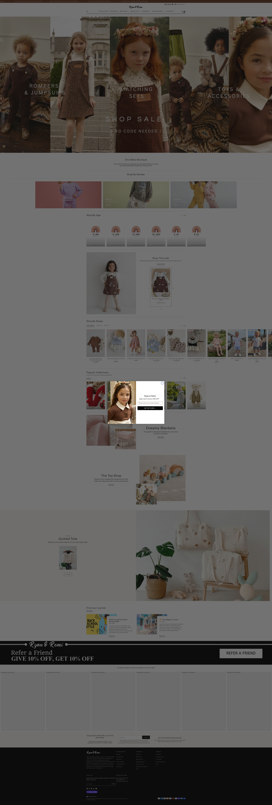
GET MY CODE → (150, 408)
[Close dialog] (162, 383)
